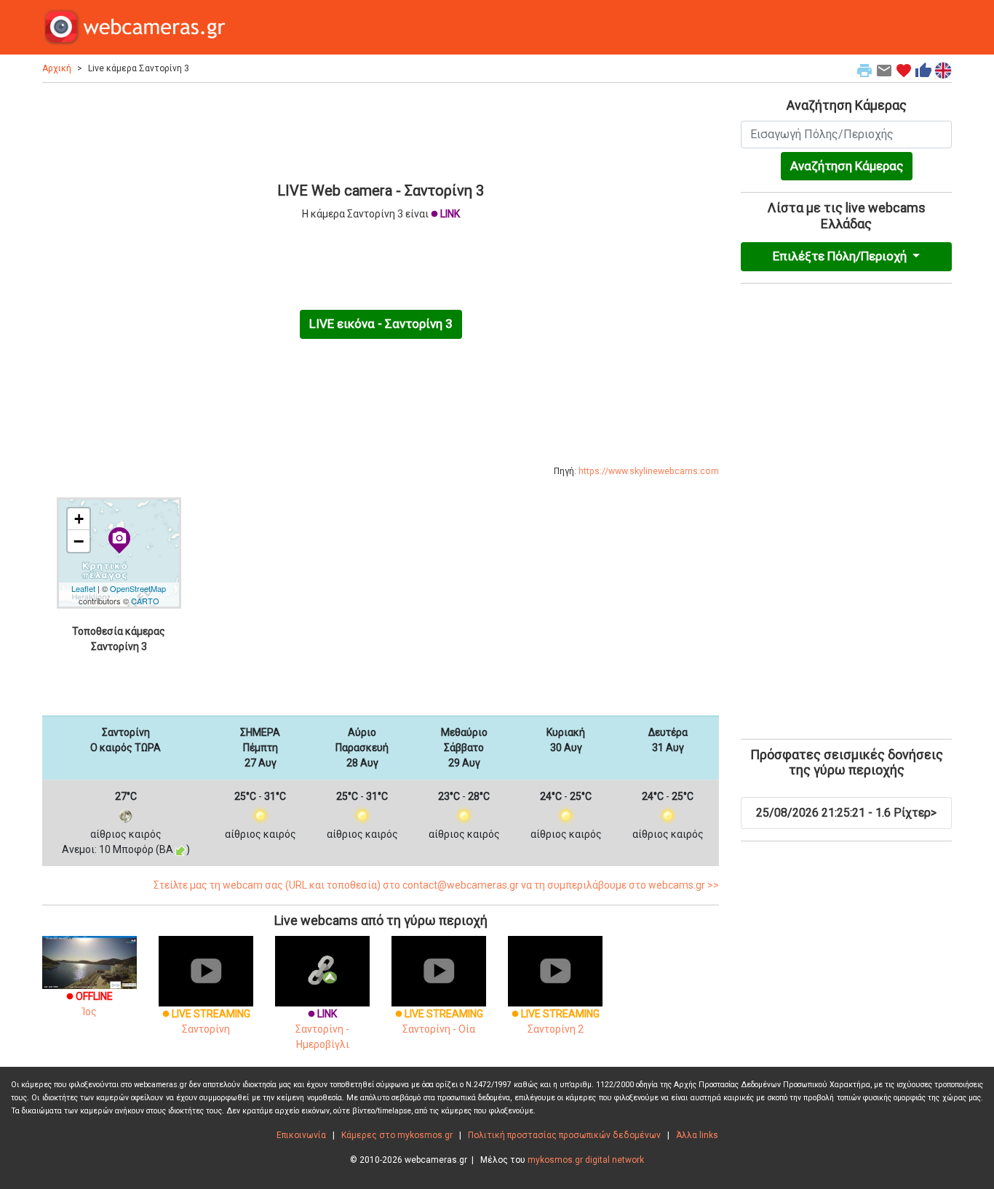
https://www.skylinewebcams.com (648, 471)
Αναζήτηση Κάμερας (846, 166)
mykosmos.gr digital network (586, 1160)
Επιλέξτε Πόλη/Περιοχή (841, 256)
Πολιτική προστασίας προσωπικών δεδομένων (564, 1135)
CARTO (145, 600)
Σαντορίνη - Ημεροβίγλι (322, 1029)
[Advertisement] (380, 130)
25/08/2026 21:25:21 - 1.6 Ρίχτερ (846, 813)
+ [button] (79, 519)
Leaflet (83, 588)
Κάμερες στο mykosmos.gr (397, 1135)
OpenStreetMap (138, 588)
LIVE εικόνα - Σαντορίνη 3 (381, 323)
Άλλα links (697, 1135)
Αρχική (56, 68)
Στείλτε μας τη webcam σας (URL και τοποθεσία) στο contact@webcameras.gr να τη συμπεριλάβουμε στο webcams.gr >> (436, 885)
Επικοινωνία (301, 1135)
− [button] (78, 541)
